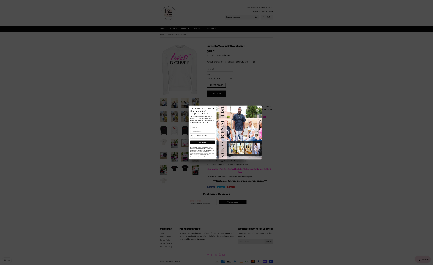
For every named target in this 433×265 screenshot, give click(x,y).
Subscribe (202, 142)
